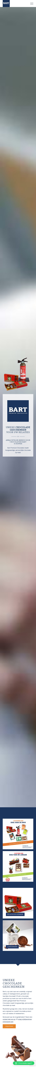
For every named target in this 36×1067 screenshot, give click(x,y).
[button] (23, 1063)
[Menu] (30, 3)
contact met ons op (9, 1019)
